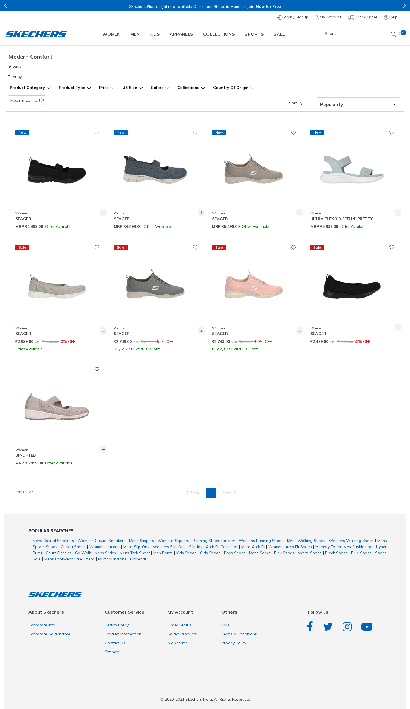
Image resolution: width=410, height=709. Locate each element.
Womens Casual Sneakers (102, 540)
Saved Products (182, 633)
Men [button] (135, 34)
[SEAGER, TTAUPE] (253, 161)
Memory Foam (328, 546)
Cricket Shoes (73, 546)
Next (404, 5)
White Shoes (310, 552)
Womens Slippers (173, 540)
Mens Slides (105, 552)
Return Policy (117, 625)
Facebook (311, 626)
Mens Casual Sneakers (53, 540)
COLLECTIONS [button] (219, 34)
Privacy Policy (233, 642)
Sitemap (112, 651)
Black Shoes (336, 552)
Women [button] (111, 34)
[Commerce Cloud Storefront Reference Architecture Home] (36, 34)
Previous (5, 5)
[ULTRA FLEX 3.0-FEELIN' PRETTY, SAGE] (352, 161)
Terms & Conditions (239, 633)
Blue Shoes (361, 552)
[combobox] (360, 33)
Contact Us (115, 642)
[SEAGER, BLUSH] (253, 276)
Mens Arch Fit (253, 546)
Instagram (348, 626)
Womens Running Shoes (261, 540)
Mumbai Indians (112, 558)
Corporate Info (41, 625)
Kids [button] (154, 34)
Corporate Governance (49, 633)
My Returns (178, 642)
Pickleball (138, 558)
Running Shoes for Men (214, 540)
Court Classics (58, 552)
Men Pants (163, 552)
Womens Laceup (104, 546)
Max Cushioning (358, 546)
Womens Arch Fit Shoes (290, 546)
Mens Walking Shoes (306, 540)
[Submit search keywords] (393, 34)
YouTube (368, 626)
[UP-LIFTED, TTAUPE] (57, 398)
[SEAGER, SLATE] (155, 161)
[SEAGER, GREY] (155, 276)
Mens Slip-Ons (136, 546)
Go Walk (83, 552)
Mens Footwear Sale (63, 558)
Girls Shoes (210, 552)
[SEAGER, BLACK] (57, 161)
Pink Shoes (284, 552)
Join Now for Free (174, 6)
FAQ (225, 625)
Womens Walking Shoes (351, 540)
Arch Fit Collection (222, 546)
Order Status (179, 625)
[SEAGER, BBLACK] (352, 276)
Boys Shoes (234, 552)
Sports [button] (254, 34)
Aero (90, 558)
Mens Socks (260, 552)
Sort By (295, 102)
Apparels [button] (181, 34)
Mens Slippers (141, 540)
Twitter (329, 626)
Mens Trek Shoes (135, 552)
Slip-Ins (195, 546)
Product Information (123, 633)
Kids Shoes (186, 552)
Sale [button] (279, 34)
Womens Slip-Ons (169, 546)
